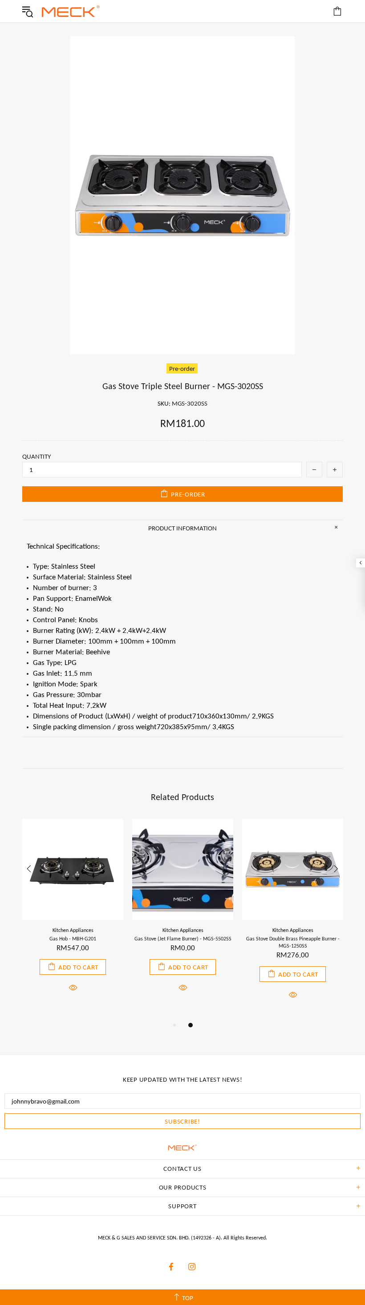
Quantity (36, 456)
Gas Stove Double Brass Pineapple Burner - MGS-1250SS (293, 942)
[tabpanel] (73, 916)
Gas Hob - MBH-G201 (72, 939)
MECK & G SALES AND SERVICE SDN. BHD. (71, 11)
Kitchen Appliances (73, 930)
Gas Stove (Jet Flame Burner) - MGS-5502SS (182, 939)
